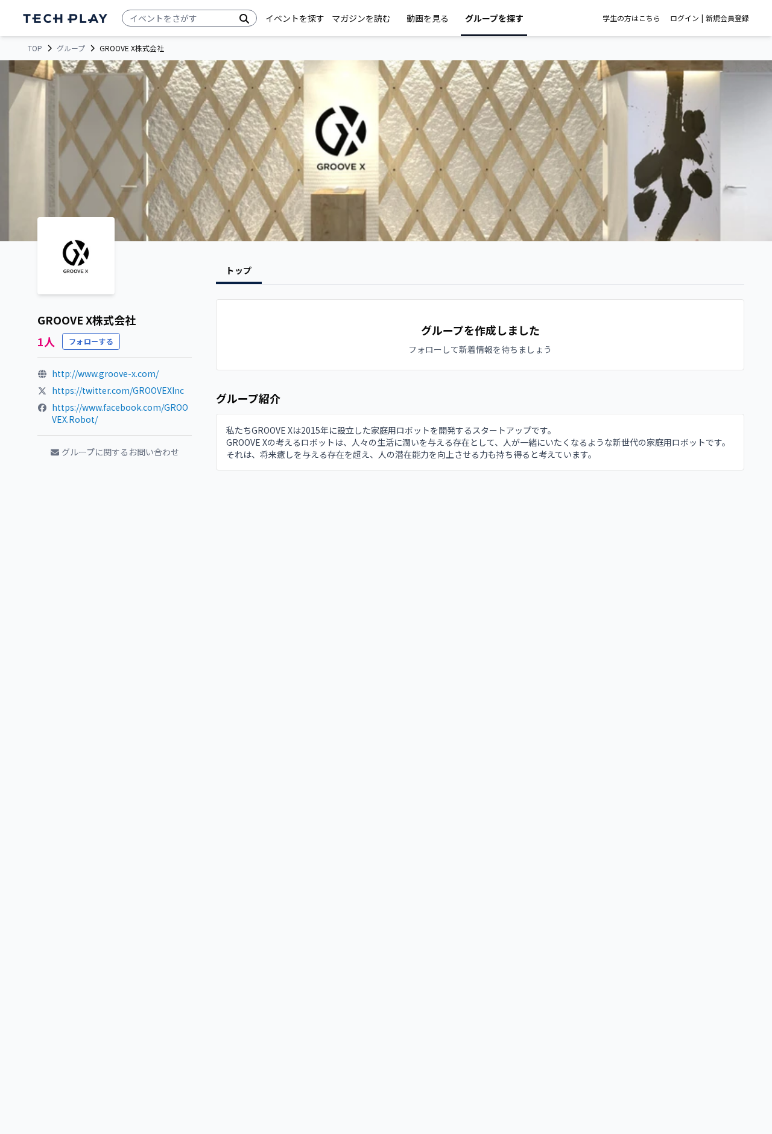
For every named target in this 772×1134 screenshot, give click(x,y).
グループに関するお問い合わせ (120, 452)
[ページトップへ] (65, 18)
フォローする (91, 341)
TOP (35, 48)
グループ (71, 48)
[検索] (244, 18)
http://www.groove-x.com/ (105, 373)
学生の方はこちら (631, 18)
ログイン (684, 18)
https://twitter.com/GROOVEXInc (118, 390)
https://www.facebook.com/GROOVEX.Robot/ (120, 413)
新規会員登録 (727, 18)
